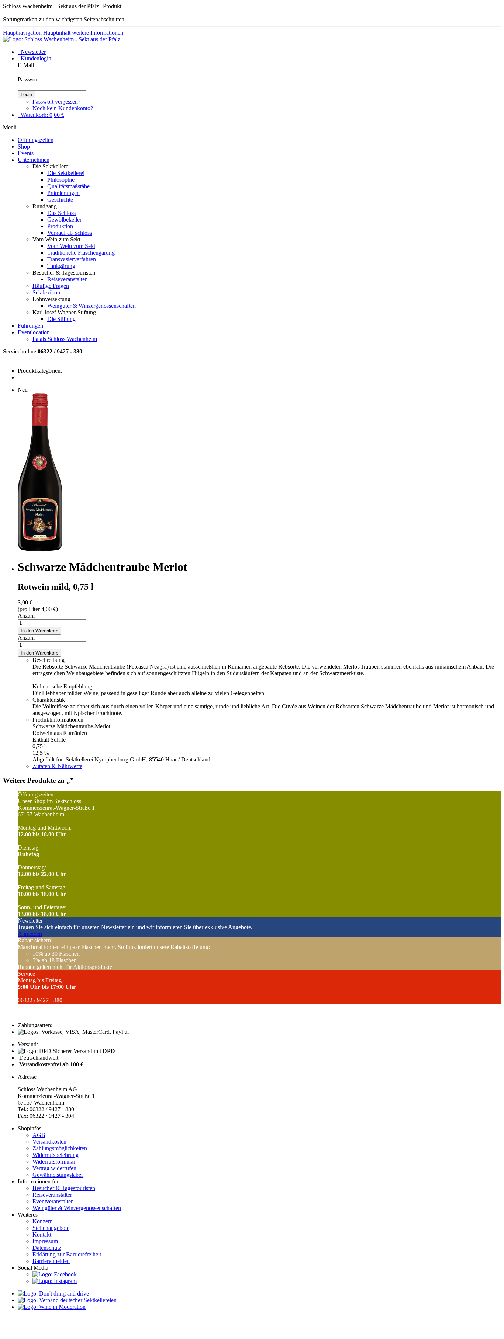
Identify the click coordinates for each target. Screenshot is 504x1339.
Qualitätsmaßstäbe (68, 186)
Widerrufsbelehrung (55, 1155)
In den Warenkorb (39, 631)
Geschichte (60, 199)
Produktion (60, 226)
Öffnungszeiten (35, 140)
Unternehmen (33, 160)
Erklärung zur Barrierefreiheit (66, 1254)
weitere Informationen (97, 32)
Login (26, 94)
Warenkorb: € (41, 115)
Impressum (45, 1241)
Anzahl (26, 616)
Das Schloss (61, 213)
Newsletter (32, 52)
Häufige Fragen (50, 286)
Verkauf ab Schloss (69, 233)
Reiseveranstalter (67, 279)
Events (26, 153)
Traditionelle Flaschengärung (81, 253)
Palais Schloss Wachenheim (64, 339)
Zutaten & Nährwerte (57, 766)
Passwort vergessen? (56, 101)
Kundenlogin (35, 58)
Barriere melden (51, 1261)
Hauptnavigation (22, 32)
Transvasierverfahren (71, 259)
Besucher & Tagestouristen (63, 1188)
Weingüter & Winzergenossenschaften (91, 306)
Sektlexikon (46, 292)
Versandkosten (49, 1142)
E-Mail (26, 65)
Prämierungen (63, 193)
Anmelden (30, 934)
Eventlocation (34, 332)
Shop (24, 146)
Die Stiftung (61, 319)
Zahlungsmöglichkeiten (59, 1148)
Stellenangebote (50, 1228)
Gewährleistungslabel (57, 1175)
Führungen (30, 325)
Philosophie (61, 180)
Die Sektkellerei (65, 173)
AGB (38, 1135)
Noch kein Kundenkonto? (62, 108)
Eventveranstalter (52, 1201)
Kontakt (41, 1234)
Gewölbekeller (64, 219)
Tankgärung (61, 266)
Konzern (42, 1221)
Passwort (28, 79)
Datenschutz (46, 1248)
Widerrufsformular (53, 1161)
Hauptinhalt (56, 32)
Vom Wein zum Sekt (71, 246)
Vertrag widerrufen (54, 1168)
